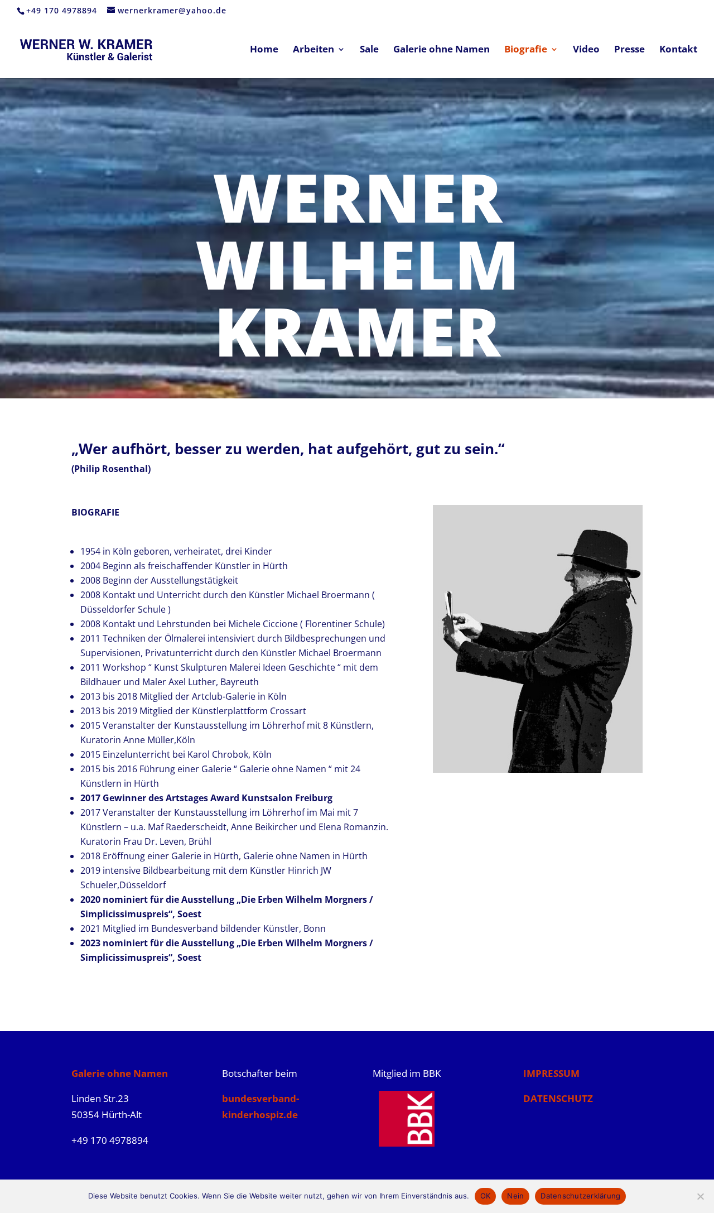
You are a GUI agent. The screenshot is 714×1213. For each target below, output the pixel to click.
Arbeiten (313, 50)
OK (485, 1195)
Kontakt (678, 50)
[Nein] (700, 1196)
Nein (515, 1195)
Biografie (525, 50)
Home (264, 50)
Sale (369, 50)
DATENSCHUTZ (558, 1098)
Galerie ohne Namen (441, 50)
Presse (629, 50)
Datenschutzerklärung (580, 1195)
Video (586, 50)
